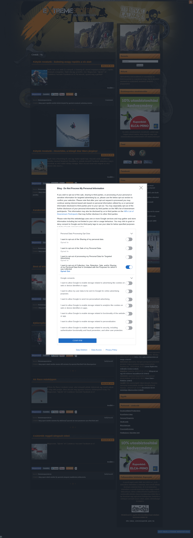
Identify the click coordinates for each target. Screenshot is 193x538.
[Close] (141, 188)
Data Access (96, 350)
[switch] (129, 239)
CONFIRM (77, 341)
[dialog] (96, 269)
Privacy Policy (111, 350)
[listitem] (96, 233)
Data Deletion (81, 350)
